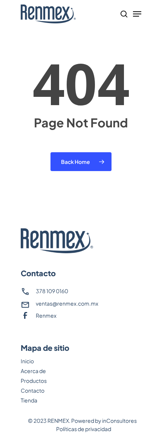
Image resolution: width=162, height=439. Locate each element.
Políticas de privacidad (83, 428)
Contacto (32, 390)
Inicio (27, 361)
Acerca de (33, 370)
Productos (34, 380)
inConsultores (119, 420)
